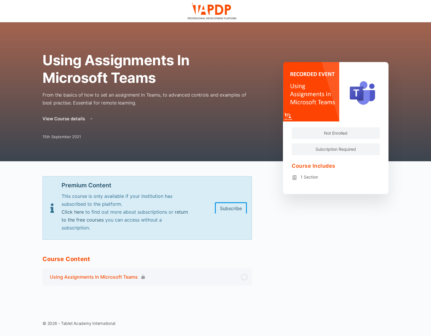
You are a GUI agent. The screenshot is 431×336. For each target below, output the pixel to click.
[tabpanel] (147, 208)
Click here (73, 212)
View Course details (64, 118)
